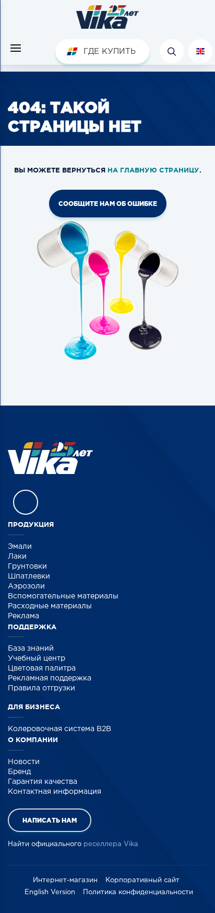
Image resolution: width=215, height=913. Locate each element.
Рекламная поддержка (49, 678)
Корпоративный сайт (142, 880)
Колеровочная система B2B (59, 729)
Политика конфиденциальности (138, 892)
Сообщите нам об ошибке (107, 203)
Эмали (20, 547)
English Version (50, 892)
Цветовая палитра (42, 668)
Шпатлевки (29, 576)
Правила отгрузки (41, 688)
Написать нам (49, 820)
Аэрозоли (26, 586)
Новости (24, 762)
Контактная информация (54, 792)
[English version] (200, 51)
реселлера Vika (110, 844)
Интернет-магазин (65, 880)
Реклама (23, 616)
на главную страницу (153, 170)
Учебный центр (36, 658)
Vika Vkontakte (25, 502)
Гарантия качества (42, 782)
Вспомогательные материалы (63, 596)
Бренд (19, 772)
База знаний (31, 648)
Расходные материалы (50, 606)
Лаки (17, 556)
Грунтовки (27, 566)
